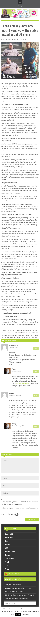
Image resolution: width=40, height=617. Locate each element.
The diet (7, 562)
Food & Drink (9, 534)
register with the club (23, 383)
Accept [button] (18, 614)
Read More (25, 614)
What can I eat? (16, 585)
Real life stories (7, 39)
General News (9, 537)
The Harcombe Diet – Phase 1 (21, 588)
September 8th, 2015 (15, 395)
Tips (6, 565)
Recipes (7, 555)
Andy (14, 39)
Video (7, 569)
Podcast (7, 544)
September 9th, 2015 (18, 426)
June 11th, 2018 (16, 371)
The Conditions (9, 558)
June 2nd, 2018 (13, 347)
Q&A (6, 548)
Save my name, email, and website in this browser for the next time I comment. (19, 503)
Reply (35, 348)
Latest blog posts (13, 573)
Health (7, 541)
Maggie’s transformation (19, 598)
